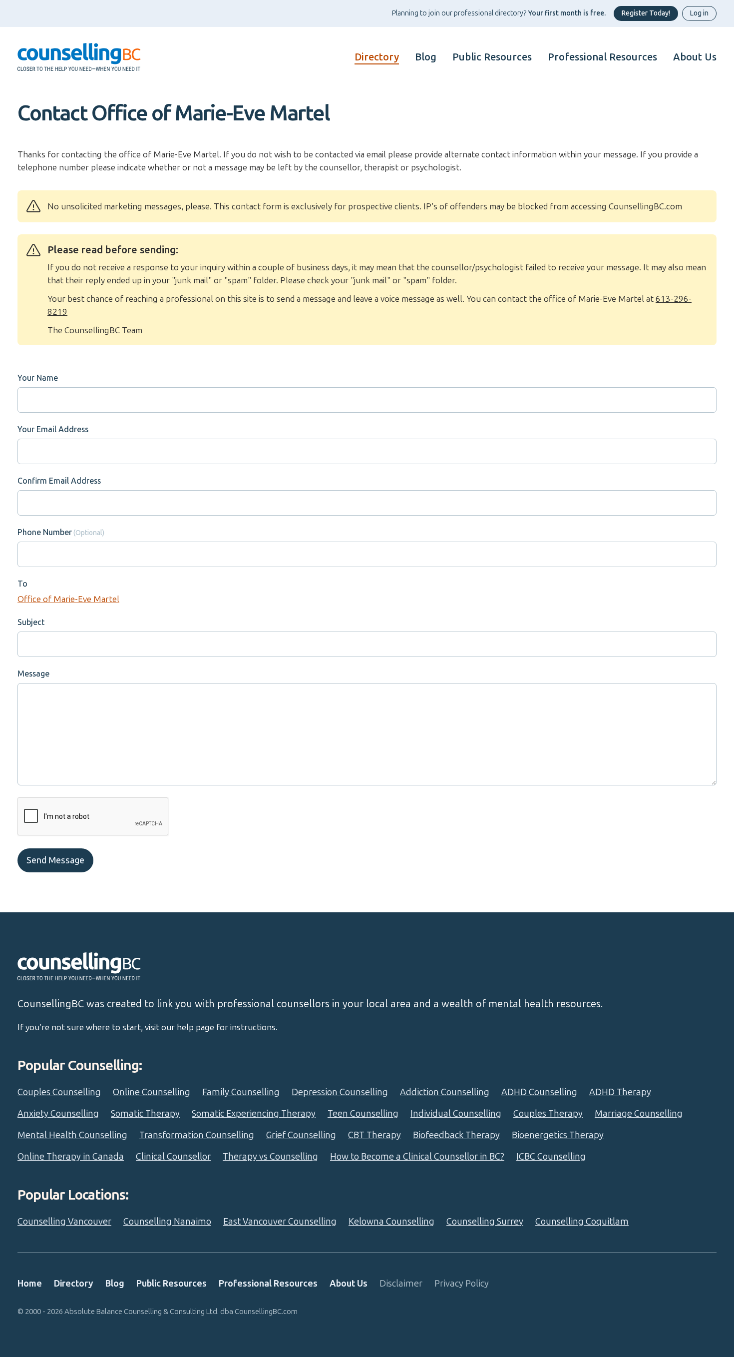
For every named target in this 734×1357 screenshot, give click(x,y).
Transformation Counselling (196, 1135)
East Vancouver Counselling (280, 1221)
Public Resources (492, 57)
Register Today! (646, 13)
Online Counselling (151, 1092)
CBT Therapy (374, 1135)
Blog (425, 57)
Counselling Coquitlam (582, 1221)
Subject (30, 622)
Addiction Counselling (444, 1092)
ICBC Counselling (551, 1156)
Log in (699, 13)
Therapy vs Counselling (270, 1156)
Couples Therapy (548, 1113)
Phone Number (44, 532)
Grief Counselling (301, 1135)
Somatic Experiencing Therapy (254, 1113)
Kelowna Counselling (391, 1221)
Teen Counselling (363, 1113)
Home (29, 1283)
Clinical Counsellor (173, 1156)
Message (33, 673)
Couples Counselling (59, 1092)
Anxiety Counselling (58, 1113)
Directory (377, 57)
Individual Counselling (455, 1113)
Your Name (37, 378)
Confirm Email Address (59, 481)
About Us (695, 57)
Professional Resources (602, 57)
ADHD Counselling (539, 1092)
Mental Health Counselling (72, 1135)
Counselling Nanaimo (167, 1221)
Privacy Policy (461, 1283)
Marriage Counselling (639, 1113)
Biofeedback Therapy (456, 1135)
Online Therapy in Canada (70, 1156)
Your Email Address (52, 429)
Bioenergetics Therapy (558, 1135)
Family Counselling (241, 1092)
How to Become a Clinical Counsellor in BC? (417, 1156)
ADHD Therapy (620, 1092)
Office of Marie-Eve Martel (68, 599)
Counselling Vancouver (64, 1221)
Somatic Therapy (145, 1113)
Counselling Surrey (484, 1221)
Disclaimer (400, 1283)
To (22, 584)
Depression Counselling (340, 1092)
